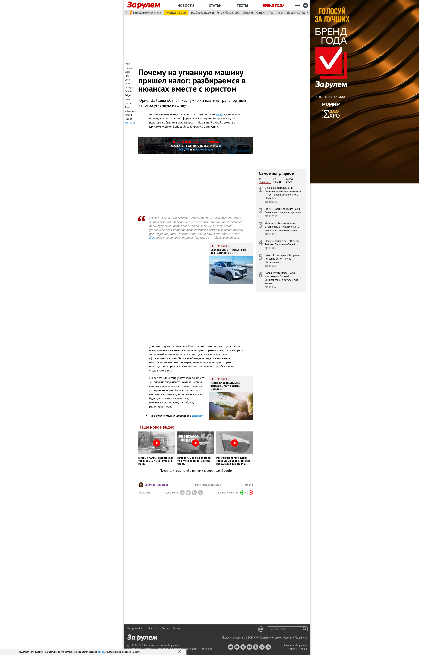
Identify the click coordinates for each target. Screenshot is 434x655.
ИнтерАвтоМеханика (147, 12)
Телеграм (198, 416)
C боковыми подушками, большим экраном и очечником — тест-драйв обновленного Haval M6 (283, 193)
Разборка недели (202, 12)
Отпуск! (248, 12)
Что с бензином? (228, 12)
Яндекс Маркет (205, 149)
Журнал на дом (176, 12)
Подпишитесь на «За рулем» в (196, 470)
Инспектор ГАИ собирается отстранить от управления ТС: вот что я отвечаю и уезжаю (282, 226)
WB (187, 149)
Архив (304, 648)
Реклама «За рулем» (296, 645)
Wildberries (262, 637)
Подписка (301, 637)
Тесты (242, 5)
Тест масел (276, 12)
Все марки (130, 122)
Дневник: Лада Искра (301, 12)
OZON (180, 149)
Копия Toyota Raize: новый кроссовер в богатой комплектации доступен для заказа (281, 278)
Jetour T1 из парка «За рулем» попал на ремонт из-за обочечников (282, 258)
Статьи (215, 5)
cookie (101, 651)
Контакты (191, 648)
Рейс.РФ (293, 648)
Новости (186, 5)
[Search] (304, 629)
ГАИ (151, 237)
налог (219, 114)
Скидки (260, 12)
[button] (179, 652)
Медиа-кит (205, 648)
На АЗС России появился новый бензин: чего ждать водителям (283, 210)
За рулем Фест (135, 628)
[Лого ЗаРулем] (143, 5)
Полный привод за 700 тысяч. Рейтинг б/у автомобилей (282, 242)
